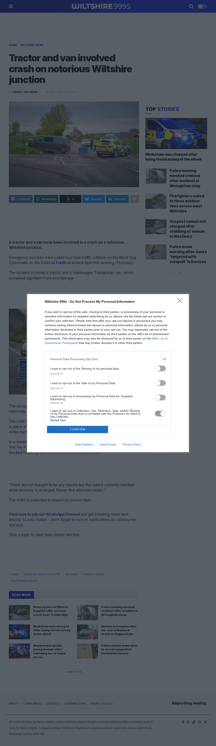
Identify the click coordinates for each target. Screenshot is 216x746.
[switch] (160, 368)
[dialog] (108, 373)
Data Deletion (84, 444)
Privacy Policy (132, 444)
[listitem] (108, 359)
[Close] (181, 302)
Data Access (108, 444)
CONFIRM (77, 429)
